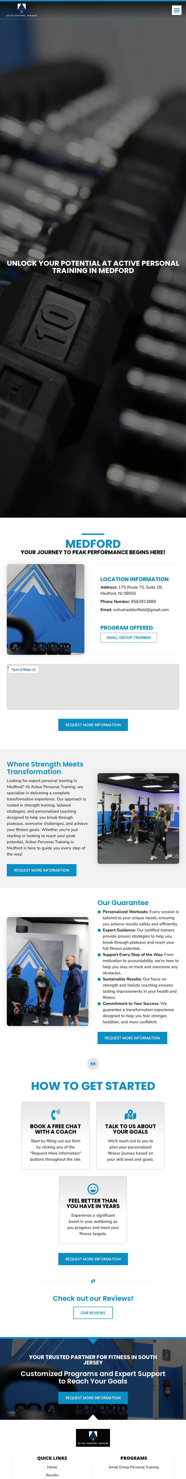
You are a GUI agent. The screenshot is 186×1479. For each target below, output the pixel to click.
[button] (176, 10)
